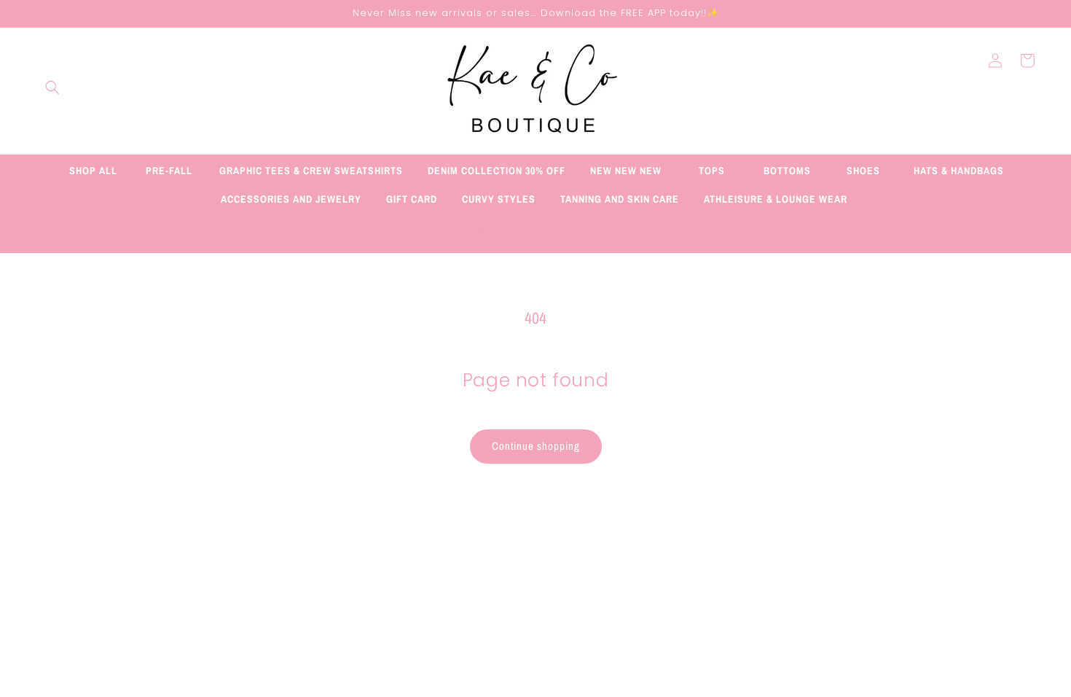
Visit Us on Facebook (536, 232)
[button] (52, 87)
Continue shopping (536, 445)
